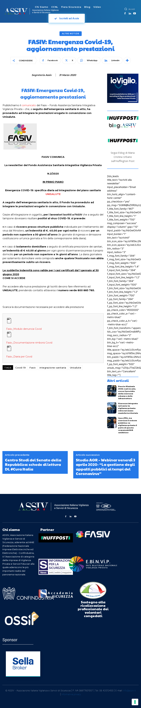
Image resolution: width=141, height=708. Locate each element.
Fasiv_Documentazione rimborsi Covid (29, 342)
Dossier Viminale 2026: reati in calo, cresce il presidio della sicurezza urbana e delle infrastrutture (127, 392)
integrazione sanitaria (53, 367)
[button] (125, 9)
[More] (127, 60)
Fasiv (32, 367)
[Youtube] (134, 13)
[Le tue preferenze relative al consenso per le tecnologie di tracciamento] (135, 702)
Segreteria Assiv (42, 75)
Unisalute (75, 367)
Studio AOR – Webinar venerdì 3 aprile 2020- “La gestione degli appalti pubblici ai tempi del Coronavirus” (105, 467)
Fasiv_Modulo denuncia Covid (24, 328)
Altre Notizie (70, 33)
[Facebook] (125, 13)
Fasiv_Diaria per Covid (19, 356)
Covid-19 (20, 367)
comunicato (28, 105)
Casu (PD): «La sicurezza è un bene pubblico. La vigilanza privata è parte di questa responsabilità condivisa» (127, 425)
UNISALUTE (53, 194)
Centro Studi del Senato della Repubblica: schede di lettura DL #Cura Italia (33, 464)
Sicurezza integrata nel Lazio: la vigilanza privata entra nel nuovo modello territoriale (128, 408)
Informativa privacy (71, 694)
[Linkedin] (130, 13)
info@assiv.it (129, 690)
